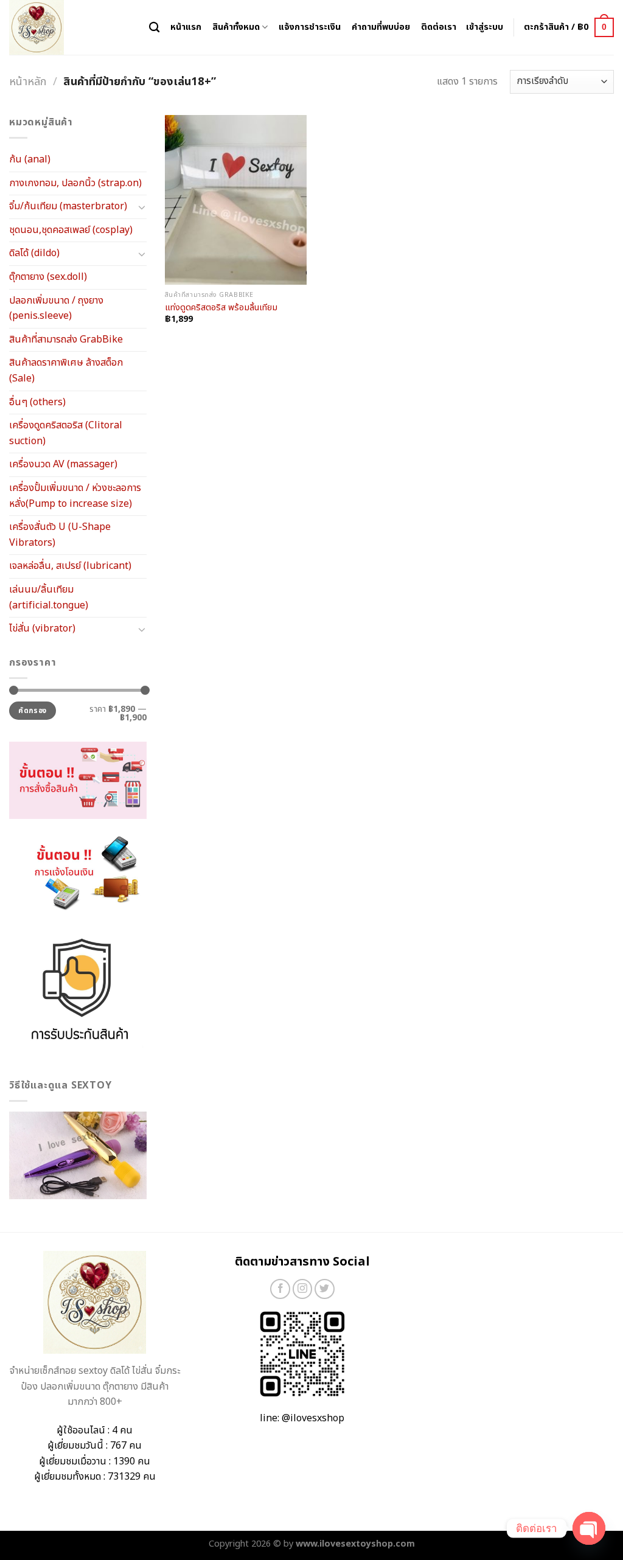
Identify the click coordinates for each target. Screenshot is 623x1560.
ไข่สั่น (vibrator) (42, 628)
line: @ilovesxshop (302, 1418)
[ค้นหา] (154, 27)
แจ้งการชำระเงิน (310, 27)
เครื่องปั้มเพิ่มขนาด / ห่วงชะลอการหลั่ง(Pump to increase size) (75, 496)
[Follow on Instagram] (303, 1289)
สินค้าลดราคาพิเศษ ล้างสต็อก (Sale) (66, 370)
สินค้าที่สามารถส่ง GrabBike (66, 339)
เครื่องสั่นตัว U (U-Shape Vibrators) (60, 535)
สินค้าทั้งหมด (236, 27)
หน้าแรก (185, 27)
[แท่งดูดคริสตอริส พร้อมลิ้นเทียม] (236, 200)
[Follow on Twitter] (325, 1289)
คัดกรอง (32, 710)
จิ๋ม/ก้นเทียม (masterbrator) (68, 206)
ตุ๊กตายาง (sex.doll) (48, 277)
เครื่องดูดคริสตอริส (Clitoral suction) (65, 433)
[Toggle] (142, 207)
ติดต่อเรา (438, 27)
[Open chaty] (589, 1528)
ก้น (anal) (29, 159)
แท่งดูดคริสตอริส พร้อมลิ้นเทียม (221, 308)
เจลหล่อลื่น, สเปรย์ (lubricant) (70, 566)
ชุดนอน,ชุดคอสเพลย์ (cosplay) (71, 230)
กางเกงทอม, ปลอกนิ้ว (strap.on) (75, 183)
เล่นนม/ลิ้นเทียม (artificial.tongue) (48, 597)
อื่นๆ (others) (37, 402)
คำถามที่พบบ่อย (381, 27)
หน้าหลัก (27, 81)
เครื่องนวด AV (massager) (63, 464)
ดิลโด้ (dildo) (34, 253)
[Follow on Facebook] (280, 1289)
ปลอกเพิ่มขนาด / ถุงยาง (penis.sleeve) (56, 308)
